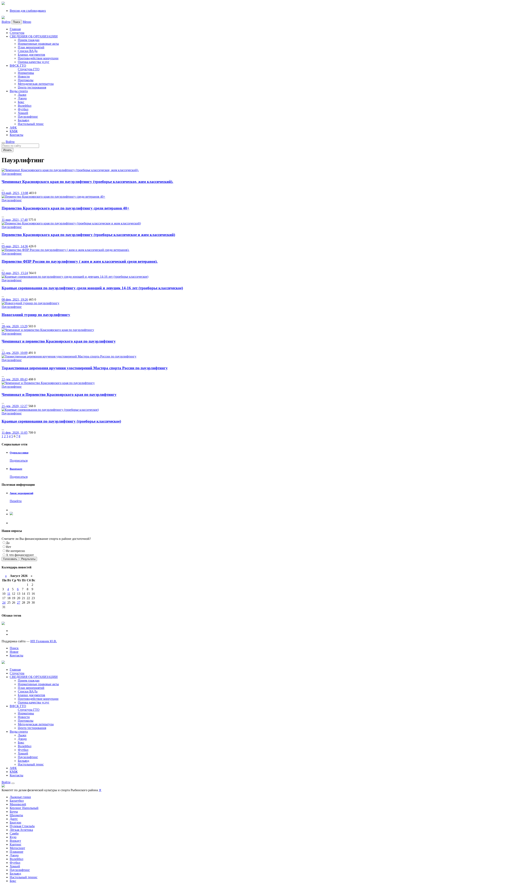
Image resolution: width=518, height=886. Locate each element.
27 (18, 602)
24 (3, 602)
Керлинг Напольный (24, 808)
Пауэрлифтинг (28, 116)
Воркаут (15, 840)
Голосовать (10, 558)
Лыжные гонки (20, 797)
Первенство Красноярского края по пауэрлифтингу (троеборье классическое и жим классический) (88, 235)
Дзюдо (22, 98)
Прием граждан (28, 40)
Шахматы (16, 815)
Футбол (23, 109)
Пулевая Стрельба (22, 826)
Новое (14, 651)
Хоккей (23, 113)
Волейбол (24, 105)
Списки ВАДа (27, 51)
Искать (7, 150)
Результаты (28, 558)
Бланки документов (31, 54)
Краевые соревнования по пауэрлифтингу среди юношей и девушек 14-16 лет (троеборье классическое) (92, 288)
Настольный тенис (31, 124)
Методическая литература (36, 83)
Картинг (15, 844)
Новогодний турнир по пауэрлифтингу (36, 315)
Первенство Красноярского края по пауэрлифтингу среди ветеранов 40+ (65, 208)
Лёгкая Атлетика (21, 830)
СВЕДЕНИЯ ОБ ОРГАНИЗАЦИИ (34, 36)
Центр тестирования (32, 87)
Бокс (21, 102)
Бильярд (23, 120)
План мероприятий (31, 47)
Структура (17, 32)
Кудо (13, 837)
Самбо (14, 833)
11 (8, 593)
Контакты (16, 135)
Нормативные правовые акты (38, 43)
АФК (13, 127)
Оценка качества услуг (33, 62)
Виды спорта (19, 91)
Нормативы (26, 73)
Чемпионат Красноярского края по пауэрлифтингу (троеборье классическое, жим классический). (87, 181)
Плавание (16, 851)
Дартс (14, 819)
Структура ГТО (28, 69)
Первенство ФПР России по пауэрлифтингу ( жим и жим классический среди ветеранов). (80, 261)
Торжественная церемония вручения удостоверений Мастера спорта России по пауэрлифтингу (85, 368)
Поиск (14, 648)
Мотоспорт (17, 848)
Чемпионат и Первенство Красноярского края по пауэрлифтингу (59, 394)
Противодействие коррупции (38, 58)
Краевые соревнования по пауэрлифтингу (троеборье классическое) (61, 421)
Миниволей (18, 804)
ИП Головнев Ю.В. (43, 641)
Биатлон (15, 822)
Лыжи (22, 94)
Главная (15, 29)
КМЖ (14, 131)
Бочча (14, 811)
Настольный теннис (23, 877)
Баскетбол (17, 800)
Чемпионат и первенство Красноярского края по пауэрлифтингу (59, 341)
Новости (24, 76)
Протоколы (25, 80)
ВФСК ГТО (18, 65)
